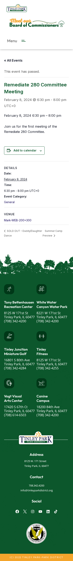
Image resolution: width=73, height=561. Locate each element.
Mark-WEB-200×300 (17, 220)
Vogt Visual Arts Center (13, 398)
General (9, 202)
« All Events (13, 60)
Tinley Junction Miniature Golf (16, 351)
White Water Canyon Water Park (51, 304)
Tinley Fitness (42, 351)
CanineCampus (42, 398)
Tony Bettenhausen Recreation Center (19, 304)
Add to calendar (25, 150)
